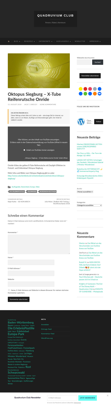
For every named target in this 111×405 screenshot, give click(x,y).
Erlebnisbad (32, 191)
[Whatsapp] (85, 93)
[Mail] (80, 89)
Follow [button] (98, 122)
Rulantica (21, 367)
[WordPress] (94, 93)
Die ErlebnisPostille (17, 191)
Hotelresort (15, 353)
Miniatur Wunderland (17, 356)
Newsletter (80, 41)
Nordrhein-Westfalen (48, 191)
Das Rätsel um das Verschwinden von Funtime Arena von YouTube (90, 245)
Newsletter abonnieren (90, 76)
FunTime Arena (13, 351)
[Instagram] (90, 89)
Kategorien (81, 202)
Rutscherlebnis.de (13, 370)
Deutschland (25, 187)
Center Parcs (25, 325)
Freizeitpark (29, 348)
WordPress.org (47, 338)
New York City (18, 359)
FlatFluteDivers (15, 348)
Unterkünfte (44, 41)
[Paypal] (90, 93)
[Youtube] (85, 89)
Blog (16, 41)
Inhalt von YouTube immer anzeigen (40, 150)
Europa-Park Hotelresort (15, 337)
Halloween (22, 351)
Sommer (29, 375)
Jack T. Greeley (30, 104)
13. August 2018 (14, 104)
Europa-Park (16, 334)
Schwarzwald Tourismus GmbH (17, 375)
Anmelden (45, 324)
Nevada (10, 359)
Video (37, 187)
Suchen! (98, 62)
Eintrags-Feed (46, 329)
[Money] (99, 93)
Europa (32, 187)
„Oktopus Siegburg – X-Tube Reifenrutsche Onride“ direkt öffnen (46, 158)
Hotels (21, 353)
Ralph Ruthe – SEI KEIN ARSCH (19, 201)
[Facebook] (99, 89)
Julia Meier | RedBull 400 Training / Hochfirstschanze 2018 (57, 201)
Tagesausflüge (30, 378)
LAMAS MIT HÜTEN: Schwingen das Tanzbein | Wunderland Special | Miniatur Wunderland (90, 162)
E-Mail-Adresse (14, 268)
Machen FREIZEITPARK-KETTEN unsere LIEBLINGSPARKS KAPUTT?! (89, 146)
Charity (32, 325)
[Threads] (94, 89)
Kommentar (13, 232)
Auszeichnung (12, 320)
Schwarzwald (16, 372)
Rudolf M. (83, 262)
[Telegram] (80, 93)
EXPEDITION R (12, 342)
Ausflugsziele (62, 41)
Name (10, 257)
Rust (28, 367)
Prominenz (26, 362)
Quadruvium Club (55, 15)
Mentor (82, 243)
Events (24, 340)
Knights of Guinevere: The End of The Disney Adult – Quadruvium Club (90, 286)
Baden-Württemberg (21, 322)
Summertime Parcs (16, 378)
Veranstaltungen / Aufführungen (22, 381)
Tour (9, 381)
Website (11, 279)
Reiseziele (28, 41)
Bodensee (17, 325)
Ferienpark (21, 342)
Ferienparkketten (15, 345)
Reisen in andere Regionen (18, 364)
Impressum (94, 41)
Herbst (9, 353)
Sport (33, 375)
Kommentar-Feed (47, 334)
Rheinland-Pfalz (12, 367)
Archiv (79, 189)
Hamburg (30, 351)
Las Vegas (28, 353)
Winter (10, 384)
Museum (30, 356)
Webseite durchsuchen (85, 58)
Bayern (10, 325)
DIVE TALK (12, 331)
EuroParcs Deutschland (14, 340)
